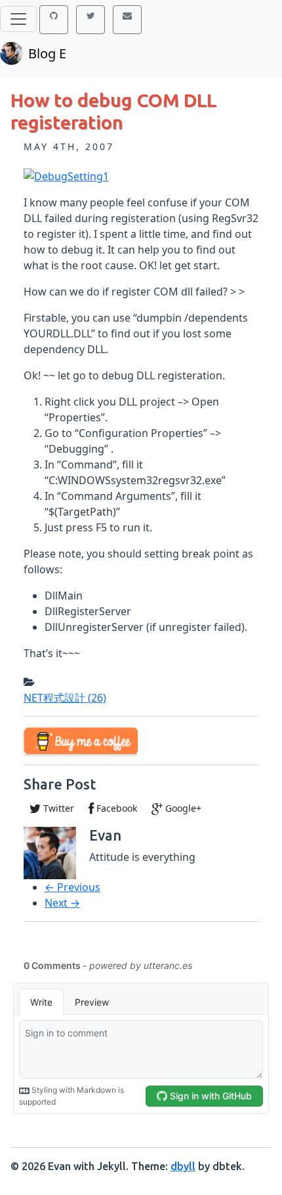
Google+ (182, 808)
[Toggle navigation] (18, 19)
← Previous (72, 887)
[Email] (127, 19)
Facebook (115, 808)
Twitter (57, 808)
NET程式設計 (65, 698)
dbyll (183, 1166)
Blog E (47, 53)
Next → (62, 903)
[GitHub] (53, 19)
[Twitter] (90, 19)
